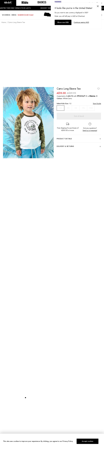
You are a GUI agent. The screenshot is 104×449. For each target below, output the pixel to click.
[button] (8, 3)
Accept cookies (87, 441)
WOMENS (6, 15)
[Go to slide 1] (25, 397)
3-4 (68, 108)
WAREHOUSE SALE (25, 15)
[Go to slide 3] (30, 397)
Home (4, 22)
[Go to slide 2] (28, 397)
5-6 (76, 108)
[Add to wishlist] (98, 88)
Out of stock (79, 116)
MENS (14, 15)
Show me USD (63, 22)
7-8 (83, 108)
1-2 (60, 108)
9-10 (91, 108)
